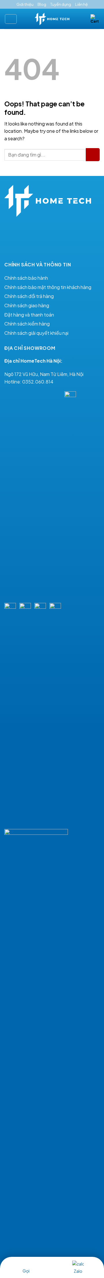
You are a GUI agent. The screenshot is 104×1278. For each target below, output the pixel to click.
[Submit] (93, 154)
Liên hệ (81, 4)
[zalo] (78, 1263)
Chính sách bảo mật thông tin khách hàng (47, 287)
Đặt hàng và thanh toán (29, 315)
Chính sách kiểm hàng (27, 324)
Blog (42, 4)
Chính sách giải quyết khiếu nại (36, 333)
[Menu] (11, 19)
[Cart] (95, 18)
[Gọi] (26, 1263)
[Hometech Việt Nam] (52, 19)
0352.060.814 (37, 382)
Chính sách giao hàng (26, 305)
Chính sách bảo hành (26, 278)
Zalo (78, 1271)
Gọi (26, 1270)
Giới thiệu (25, 4)
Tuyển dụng (60, 4)
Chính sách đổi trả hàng (29, 296)
